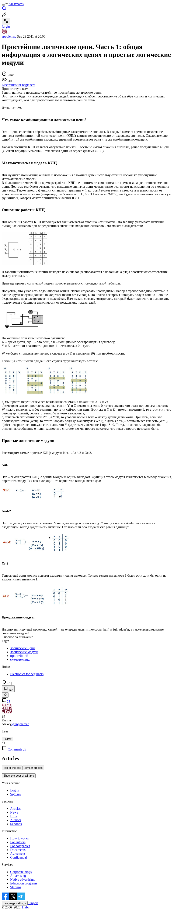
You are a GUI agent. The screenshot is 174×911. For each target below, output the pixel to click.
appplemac (9, 36)
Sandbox (16, 824)
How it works (19, 838)
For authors (17, 842)
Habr (25, 907)
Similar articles (33, 767)
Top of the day (12, 767)
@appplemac (20, 724)
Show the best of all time (18, 775)
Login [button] (6, 26)
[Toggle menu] (3, 5)
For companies (20, 846)
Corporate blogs (21, 872)
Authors (15, 820)
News (14, 812)
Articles (15, 808)
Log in (14, 790)
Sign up (15, 794)
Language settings (14, 903)
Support (33, 903)
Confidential (18, 857)
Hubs (13, 816)
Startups (15, 887)
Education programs (23, 883)
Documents (17, 850)
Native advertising (22, 879)
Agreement (17, 853)
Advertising (18, 875)
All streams (16, 4)
